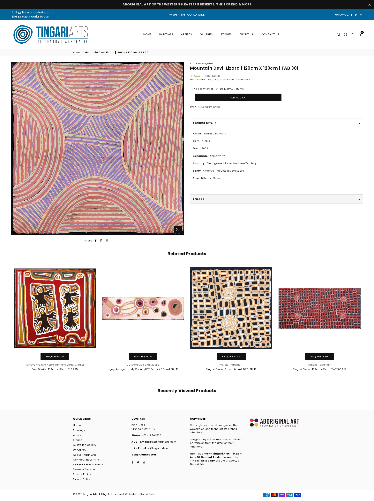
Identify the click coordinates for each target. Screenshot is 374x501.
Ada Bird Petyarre (201, 63)
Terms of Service (84, 469)
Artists (186, 34)
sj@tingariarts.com (35, 16)
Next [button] (367, 323)
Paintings (166, 34)
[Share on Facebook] (96, 240)
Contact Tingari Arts (86, 460)
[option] (97, 148)
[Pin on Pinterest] (101, 240)
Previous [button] (6, 323)
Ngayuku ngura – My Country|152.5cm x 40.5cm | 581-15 (143, 369)
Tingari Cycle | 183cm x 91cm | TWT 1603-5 (319, 369)
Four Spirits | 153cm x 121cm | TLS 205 (55, 369)
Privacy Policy (82, 474)
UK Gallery (79, 450)
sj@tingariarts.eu (158, 448)
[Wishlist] (352, 34)
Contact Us (270, 34)
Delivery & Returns (231, 89)
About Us (246, 34)
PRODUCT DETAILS (204, 123)
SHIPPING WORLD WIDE (188, 14)
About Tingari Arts (84, 455)
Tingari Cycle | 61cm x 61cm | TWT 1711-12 (231, 369)
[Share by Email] (107, 240)
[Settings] (345, 34)
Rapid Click (147, 494)
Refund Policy (82, 479)
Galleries (206, 34)
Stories (226, 34)
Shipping (213, 79)
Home (147, 34)
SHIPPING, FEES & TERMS (88, 464)
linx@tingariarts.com (36, 12)
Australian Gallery (84, 445)
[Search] (338, 34)
